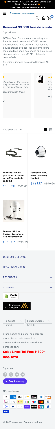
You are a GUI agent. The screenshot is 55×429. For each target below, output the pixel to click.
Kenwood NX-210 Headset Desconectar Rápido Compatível (13, 234)
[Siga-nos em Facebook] (5, 374)
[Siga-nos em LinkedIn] (22, 374)
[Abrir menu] (4, 13)
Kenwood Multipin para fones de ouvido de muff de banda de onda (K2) (13, 176)
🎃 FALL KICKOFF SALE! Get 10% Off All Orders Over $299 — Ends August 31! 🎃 (27, 3)
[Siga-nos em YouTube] (17, 374)
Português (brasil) (10, 321)
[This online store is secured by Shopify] (11, 294)
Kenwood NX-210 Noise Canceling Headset (39, 175)
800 (40, 352)
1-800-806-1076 (37, 7)
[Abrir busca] (37, 18)
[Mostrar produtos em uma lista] (50, 129)
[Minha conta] (43, 18)
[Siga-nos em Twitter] (11, 374)
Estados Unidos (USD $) (35, 321)
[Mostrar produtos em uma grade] (45, 129)
